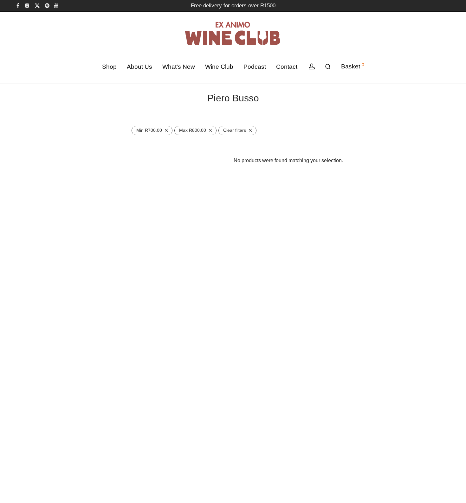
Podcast (254, 66)
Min (149, 130)
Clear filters (234, 130)
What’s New (178, 66)
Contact (286, 66)
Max (192, 130)
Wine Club (219, 66)
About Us (139, 66)
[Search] (328, 66)
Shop (109, 66)
